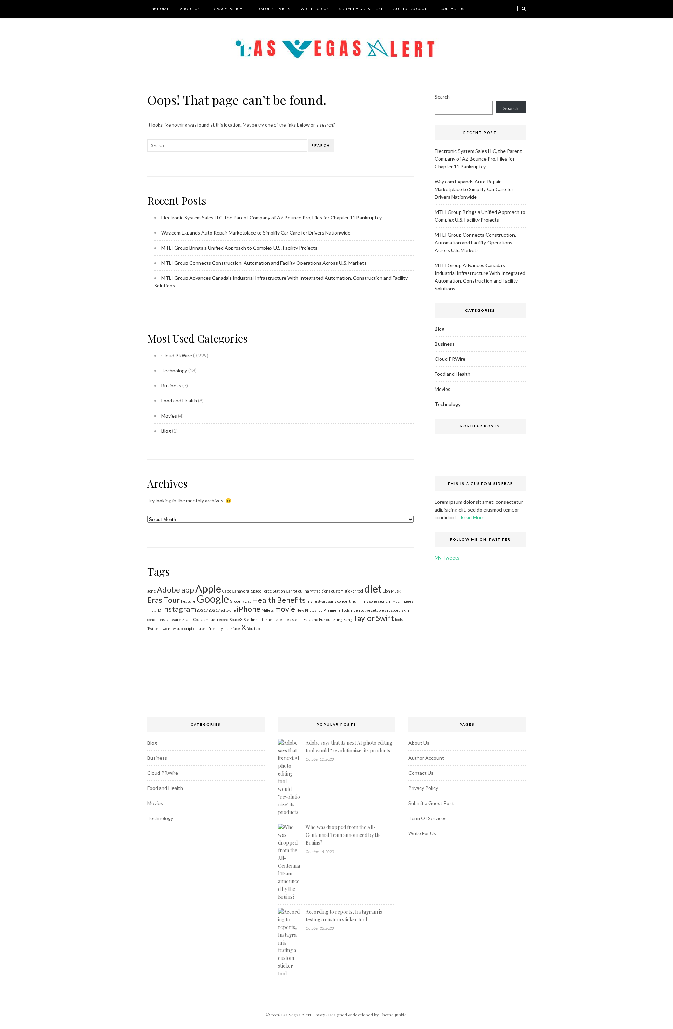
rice (354, 610)
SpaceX (236, 619)
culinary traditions (314, 591)
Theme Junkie (393, 1014)
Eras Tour (163, 599)
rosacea (394, 610)
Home (162, 9)
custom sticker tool (347, 591)
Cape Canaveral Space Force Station (253, 591)
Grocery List (240, 601)
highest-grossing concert (329, 601)
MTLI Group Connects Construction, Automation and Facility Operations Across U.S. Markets (264, 263)
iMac (395, 601)
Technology (174, 370)
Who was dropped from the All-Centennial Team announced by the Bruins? (344, 835)
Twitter (153, 628)
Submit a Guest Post (361, 9)
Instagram (179, 609)
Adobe (168, 589)
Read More (472, 517)
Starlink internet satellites (267, 619)
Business (171, 385)
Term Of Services (271, 9)
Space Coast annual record (205, 619)
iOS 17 (202, 610)
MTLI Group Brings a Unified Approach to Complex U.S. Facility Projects (239, 248)
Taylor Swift (373, 618)
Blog (166, 431)
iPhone (248, 609)
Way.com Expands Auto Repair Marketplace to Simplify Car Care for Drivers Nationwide (256, 233)
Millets (267, 610)
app (187, 589)
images (407, 601)
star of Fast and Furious (312, 619)
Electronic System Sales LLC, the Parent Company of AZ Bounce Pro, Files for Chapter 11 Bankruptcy (271, 218)
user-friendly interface (219, 628)
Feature (188, 601)
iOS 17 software (222, 610)
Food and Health (179, 401)
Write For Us (315, 9)
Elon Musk (392, 591)
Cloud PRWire (176, 355)
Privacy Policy (226, 9)
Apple (208, 588)
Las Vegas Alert (296, 1014)
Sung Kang (342, 619)
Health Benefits (279, 599)
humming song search (371, 601)
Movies (169, 416)
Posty (319, 1014)
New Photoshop (309, 610)
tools (399, 619)
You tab (253, 628)
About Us (190, 9)
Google (213, 599)
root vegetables (372, 610)
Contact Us (452, 9)
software (173, 619)
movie (285, 609)
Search (321, 145)
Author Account (411, 9)
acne (151, 591)
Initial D (154, 610)
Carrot (291, 591)
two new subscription (179, 628)
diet (373, 588)
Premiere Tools (337, 610)
